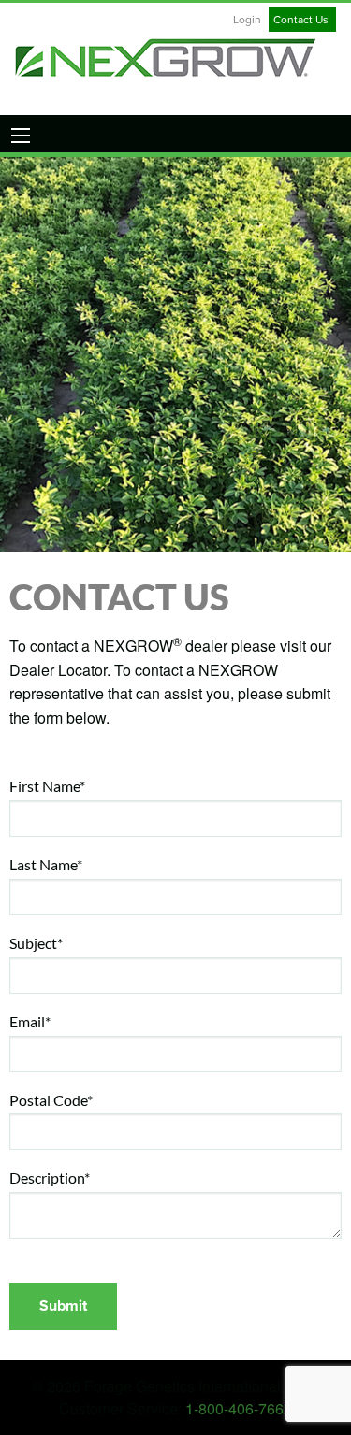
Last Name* (45, 864)
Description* (49, 1177)
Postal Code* (51, 1100)
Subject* (36, 943)
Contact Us (301, 19)
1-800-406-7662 (238, 1408)
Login (247, 19)
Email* (30, 1021)
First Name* (47, 786)
